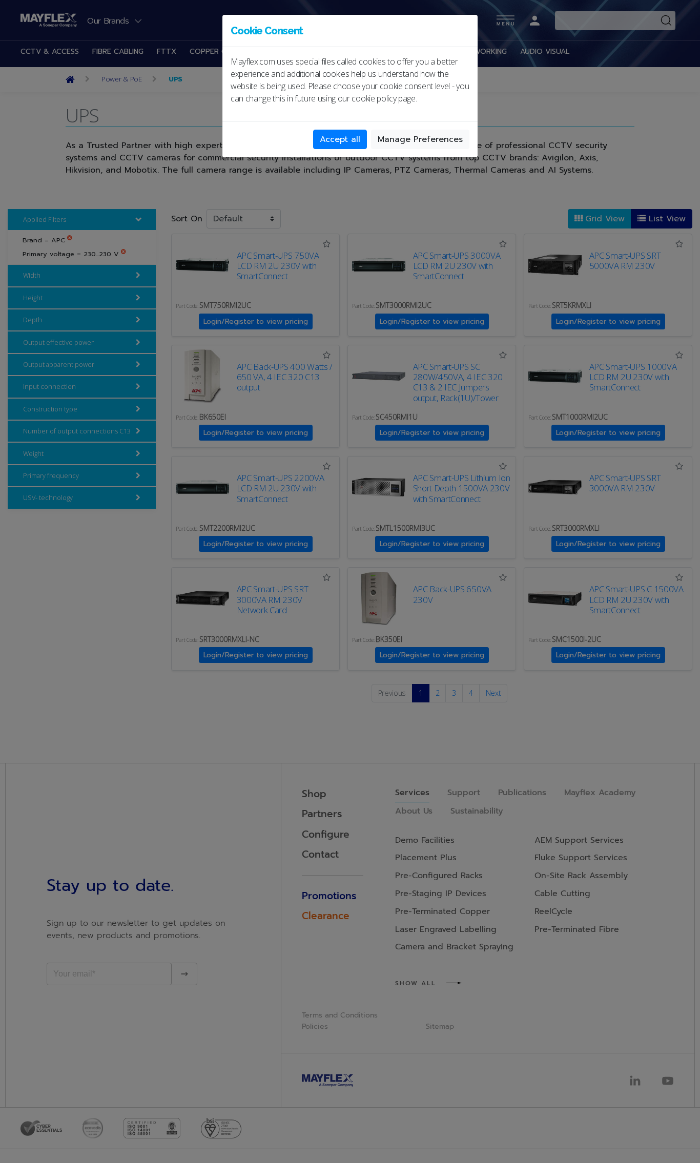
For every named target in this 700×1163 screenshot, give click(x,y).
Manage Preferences (420, 139)
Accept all (340, 139)
